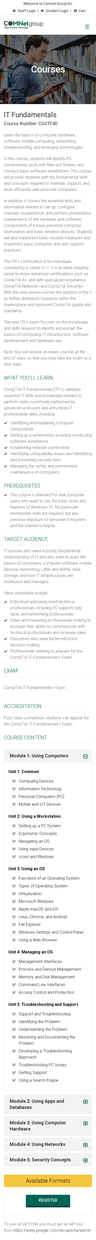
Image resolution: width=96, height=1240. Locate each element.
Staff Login (27, 10)
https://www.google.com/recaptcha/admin (52, 1230)
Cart (82, 10)
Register (48, 1200)
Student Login (57, 10)
